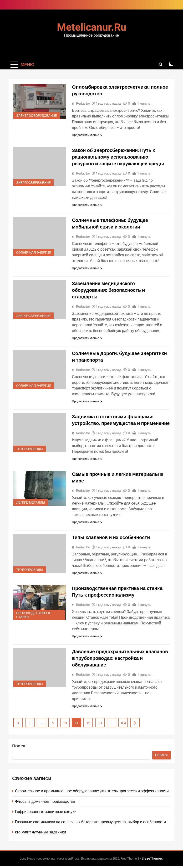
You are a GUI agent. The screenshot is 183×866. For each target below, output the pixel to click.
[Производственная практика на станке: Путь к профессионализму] (39, 602)
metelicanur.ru (91, 27)
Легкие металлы (30, 502)
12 (88, 723)
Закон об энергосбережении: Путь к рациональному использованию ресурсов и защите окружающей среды (118, 156)
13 (100, 723)
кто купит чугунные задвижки (40, 832)
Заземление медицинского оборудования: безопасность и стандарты (108, 290)
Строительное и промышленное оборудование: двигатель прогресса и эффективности (92, 791)
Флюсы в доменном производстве (45, 801)
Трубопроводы (29, 449)
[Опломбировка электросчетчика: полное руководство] (39, 101)
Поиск (18, 746)
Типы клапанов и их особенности (111, 537)
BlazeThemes (152, 858)
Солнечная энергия (33, 252)
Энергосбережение (33, 183)
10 (65, 723)
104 (123, 723)
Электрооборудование (36, 115)
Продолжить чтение (85, 135)
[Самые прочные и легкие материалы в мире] (39, 488)
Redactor (83, 103)
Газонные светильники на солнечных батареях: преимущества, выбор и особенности (90, 822)
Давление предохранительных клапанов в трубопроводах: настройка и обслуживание (120, 658)
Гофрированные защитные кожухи (45, 811)
